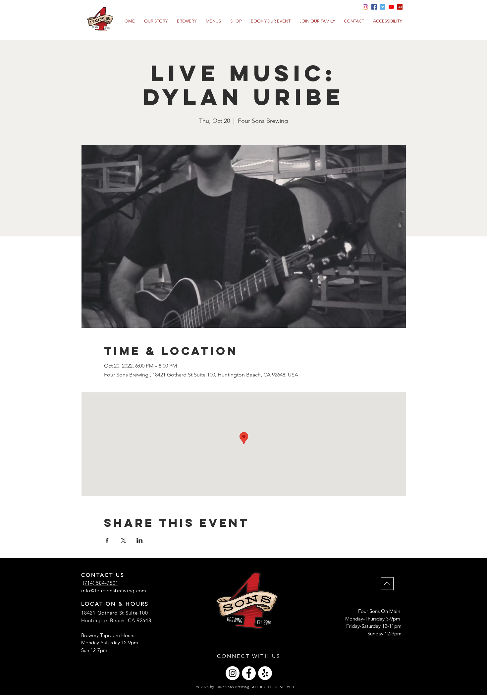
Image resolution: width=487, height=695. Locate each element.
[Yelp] (400, 7)
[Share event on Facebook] (107, 540)
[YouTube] (391, 7)
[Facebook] (249, 673)
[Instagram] (233, 673)
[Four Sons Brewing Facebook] (374, 7)
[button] (213, 21)
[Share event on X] (123, 540)
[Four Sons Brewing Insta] (365, 7)
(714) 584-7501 (101, 583)
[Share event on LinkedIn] (139, 540)
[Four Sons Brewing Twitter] (382, 7)
